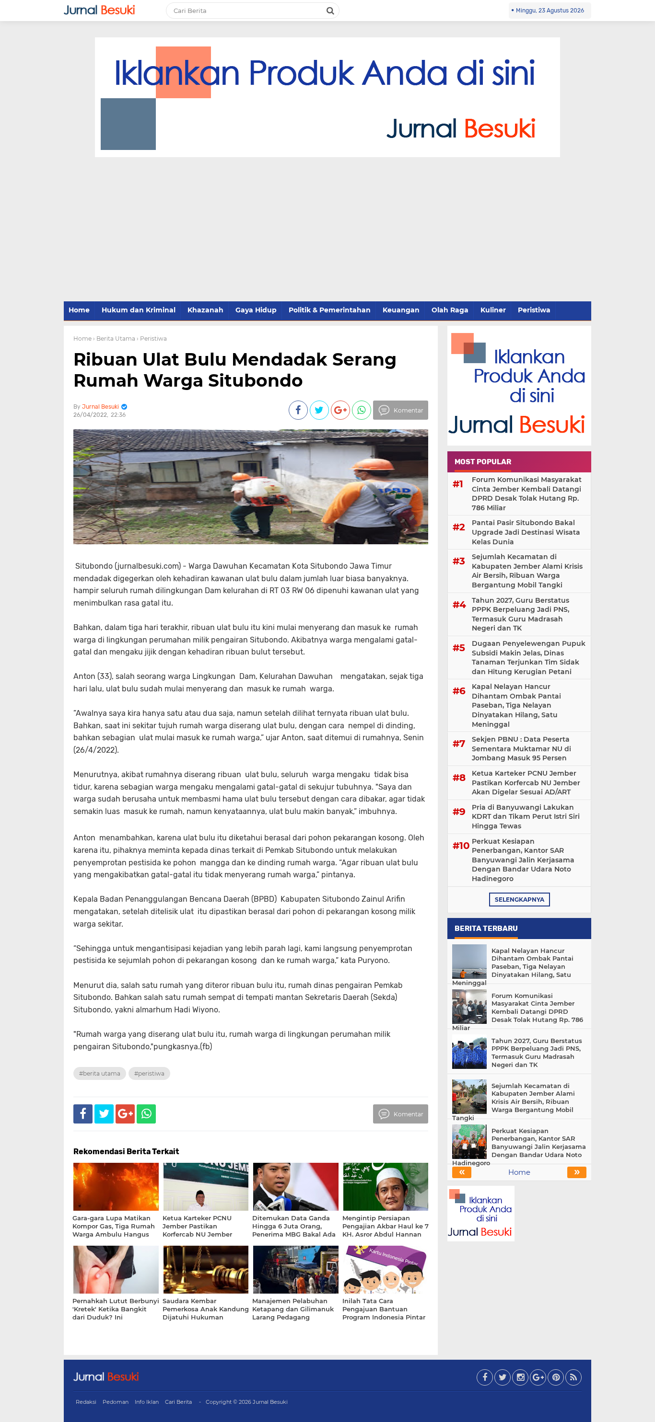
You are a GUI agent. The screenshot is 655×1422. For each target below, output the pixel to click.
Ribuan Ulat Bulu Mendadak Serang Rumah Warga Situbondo (235, 369)
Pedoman (116, 1402)
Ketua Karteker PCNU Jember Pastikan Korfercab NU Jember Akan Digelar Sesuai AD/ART (526, 782)
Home (79, 310)
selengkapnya (519, 899)
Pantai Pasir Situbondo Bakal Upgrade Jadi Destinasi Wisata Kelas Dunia (526, 532)
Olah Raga (450, 310)
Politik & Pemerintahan (330, 310)
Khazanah (205, 310)
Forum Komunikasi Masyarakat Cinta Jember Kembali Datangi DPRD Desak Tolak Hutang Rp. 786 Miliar (527, 493)
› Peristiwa (152, 338)
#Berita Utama (99, 1073)
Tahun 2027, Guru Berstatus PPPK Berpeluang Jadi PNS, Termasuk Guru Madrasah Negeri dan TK (520, 614)
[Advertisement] (327, 229)
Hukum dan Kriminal (138, 310)
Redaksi (86, 1402)
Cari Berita (178, 1402)
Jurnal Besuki (270, 1402)
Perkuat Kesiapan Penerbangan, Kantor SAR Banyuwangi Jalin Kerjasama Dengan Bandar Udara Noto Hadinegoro (523, 860)
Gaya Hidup (256, 310)
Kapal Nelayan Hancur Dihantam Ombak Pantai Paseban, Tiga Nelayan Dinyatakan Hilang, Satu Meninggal (516, 705)
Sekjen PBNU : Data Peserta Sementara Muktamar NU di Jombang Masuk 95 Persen (521, 748)
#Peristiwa (149, 1073)
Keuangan (401, 310)
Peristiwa (534, 310)
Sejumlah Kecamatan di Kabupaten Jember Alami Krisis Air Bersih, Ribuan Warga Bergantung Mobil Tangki (527, 570)
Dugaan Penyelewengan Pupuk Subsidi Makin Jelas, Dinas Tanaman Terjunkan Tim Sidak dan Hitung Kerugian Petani (528, 657)
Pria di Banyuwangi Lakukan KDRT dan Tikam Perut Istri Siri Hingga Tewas (526, 816)
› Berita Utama (114, 338)
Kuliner (493, 310)
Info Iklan (147, 1402)
